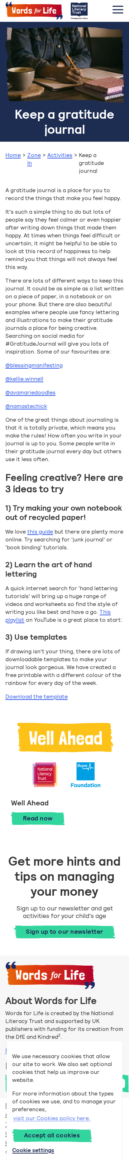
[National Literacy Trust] (79, 11)
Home (13, 155)
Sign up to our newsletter (64, 932)
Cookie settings (33, 1150)
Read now (43, 818)
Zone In (34, 159)
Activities (59, 155)
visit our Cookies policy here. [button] (51, 1118)
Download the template (36, 696)
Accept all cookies (52, 1135)
